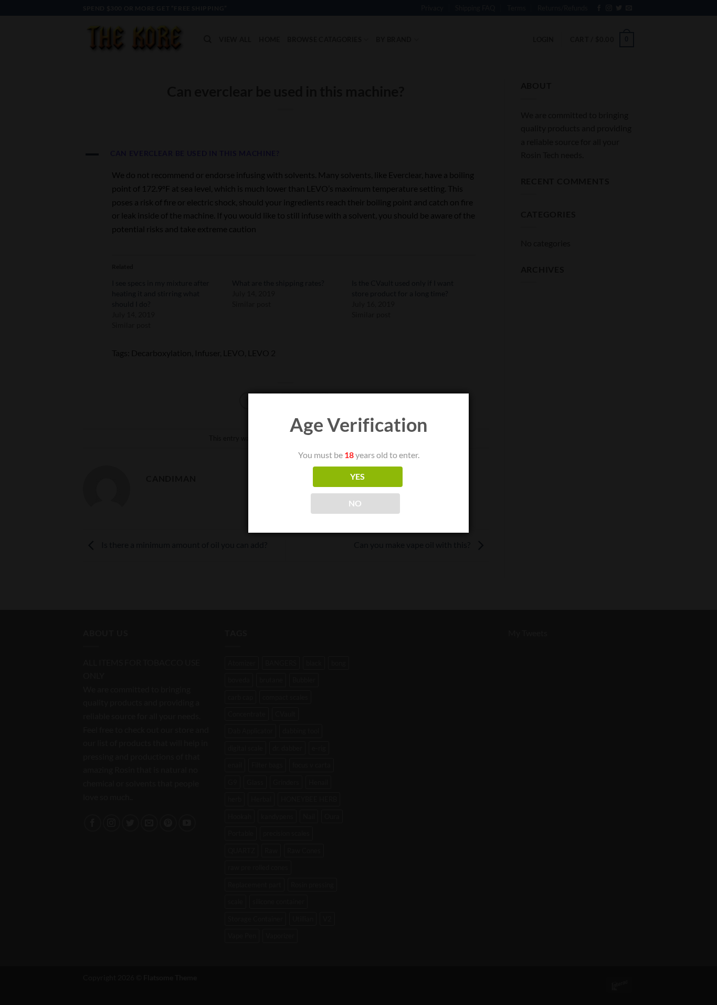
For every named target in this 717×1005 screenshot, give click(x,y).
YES (357, 476)
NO (355, 503)
